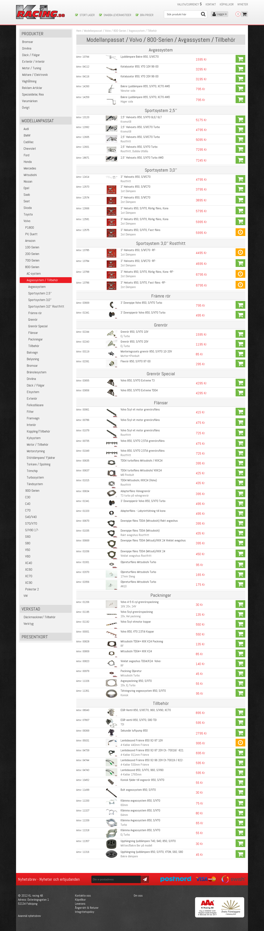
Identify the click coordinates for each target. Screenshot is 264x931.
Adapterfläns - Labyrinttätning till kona (143, 511)
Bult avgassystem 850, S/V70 (138, 790)
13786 (86, 282)
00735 (86, 441)
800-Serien (32, 267)
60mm (124, 805)
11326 (86, 681)
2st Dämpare (128, 202)
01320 (86, 511)
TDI (122, 724)
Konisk (124, 695)
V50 (27, 549)
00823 (86, 661)
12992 (86, 127)
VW (26, 595)
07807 (86, 720)
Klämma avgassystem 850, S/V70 (140, 800)
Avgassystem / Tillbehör (143, 31)
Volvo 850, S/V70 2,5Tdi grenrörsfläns (143, 441)
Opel (26, 188)
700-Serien (32, 260)
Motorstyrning (36, 451)
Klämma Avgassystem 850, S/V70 (140, 820)
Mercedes (30, 168)
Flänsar (33, 332)
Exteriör (32, 398)
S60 (28, 536)
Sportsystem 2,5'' (40, 293)
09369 (86, 730)
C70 (28, 510)
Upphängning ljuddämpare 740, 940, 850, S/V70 (148, 841)
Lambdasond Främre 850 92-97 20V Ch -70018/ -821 (152, 750)
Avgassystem (37, 286)
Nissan (28, 181)
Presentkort (35, 637)
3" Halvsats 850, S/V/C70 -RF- (138, 250)
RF (122, 646)
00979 (86, 671)
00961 (86, 409)
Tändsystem (35, 484)
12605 (86, 137)
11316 (86, 852)
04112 (86, 66)
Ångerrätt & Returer (87, 908)
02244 (86, 331)
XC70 (28, 576)
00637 (86, 470)
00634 (86, 491)
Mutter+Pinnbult (130, 356)
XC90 (28, 582)
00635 (86, 460)
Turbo (124, 825)
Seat (27, 201)
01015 (86, 480)
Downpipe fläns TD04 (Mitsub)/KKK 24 (143, 551)
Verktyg (29, 623)
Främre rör (35, 313)
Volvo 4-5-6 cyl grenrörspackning (140, 602)
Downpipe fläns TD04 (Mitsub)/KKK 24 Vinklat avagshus (153, 540)
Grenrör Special (38, 326)
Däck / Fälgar (35, 385)
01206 (86, 602)
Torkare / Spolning (38, 464)
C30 (27, 497)
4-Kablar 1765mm (131, 774)
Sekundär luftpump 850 (134, 730)
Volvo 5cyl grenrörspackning (137, 612)
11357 (86, 841)
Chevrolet (30, 148)
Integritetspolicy (84, 912)
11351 (86, 690)
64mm (124, 815)
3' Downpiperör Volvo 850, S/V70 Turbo (143, 312)
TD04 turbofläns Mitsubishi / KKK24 (142, 460)
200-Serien (32, 253)
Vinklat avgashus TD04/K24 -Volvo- (141, 661)
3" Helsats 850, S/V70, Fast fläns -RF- (143, 282)
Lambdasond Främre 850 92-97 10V (142, 740)
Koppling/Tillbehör (38, 431)
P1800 (29, 227)
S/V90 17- (32, 530)
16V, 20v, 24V (128, 606)
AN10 (124, 586)
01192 (86, 621)
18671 (86, 157)
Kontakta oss (83, 895)
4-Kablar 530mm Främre (135, 765)
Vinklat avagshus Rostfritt (136, 556)
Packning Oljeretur (131, 671)
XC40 (28, 563)
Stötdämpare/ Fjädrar (41, 457)
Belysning (33, 359)
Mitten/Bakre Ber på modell (136, 845)
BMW (27, 135)
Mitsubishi (30, 175)
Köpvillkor (227, 4)
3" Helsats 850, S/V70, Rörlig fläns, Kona (144, 208)
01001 (86, 562)
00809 (86, 651)
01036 (86, 551)
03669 (86, 302)
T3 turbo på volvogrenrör (135, 495)
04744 (86, 760)
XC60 (28, 569)
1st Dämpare (128, 191)
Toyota (28, 214)
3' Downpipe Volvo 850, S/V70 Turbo (141, 303)
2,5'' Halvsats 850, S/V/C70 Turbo (140, 127)
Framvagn (33, 418)
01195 (86, 612)
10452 (86, 780)
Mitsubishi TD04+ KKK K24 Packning (142, 641)
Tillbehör (33, 346)
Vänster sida (128, 91)
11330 (86, 800)
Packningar (35, 339)
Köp (240, 59)
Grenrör (32, 319)
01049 (86, 450)
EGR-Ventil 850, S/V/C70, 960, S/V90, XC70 (146, 710)
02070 (86, 572)
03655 (86, 380)
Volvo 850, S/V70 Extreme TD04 (139, 390)
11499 (86, 790)
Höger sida (127, 101)
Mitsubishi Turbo (130, 675)
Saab (27, 194)
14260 (86, 86)
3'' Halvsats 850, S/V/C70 (136, 177)
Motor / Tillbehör (37, 444)
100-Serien (32, 247)
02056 (86, 582)
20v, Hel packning (131, 616)
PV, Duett (31, 234)
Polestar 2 (32, 589)
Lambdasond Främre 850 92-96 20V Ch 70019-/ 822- (152, 760)
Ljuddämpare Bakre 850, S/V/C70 (140, 57)
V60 (27, 556)
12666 (86, 208)
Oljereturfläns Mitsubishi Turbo (138, 562)
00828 (86, 641)
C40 (27, 503)
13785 (86, 250)
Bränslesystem (36, 372)
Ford (26, 155)
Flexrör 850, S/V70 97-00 (136, 361)
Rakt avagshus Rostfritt (135, 535)
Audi (26, 129)
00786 (86, 420)
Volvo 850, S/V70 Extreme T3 (138, 380)
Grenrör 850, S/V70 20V (134, 341)
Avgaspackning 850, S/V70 (136, 681)
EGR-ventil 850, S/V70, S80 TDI (139, 720)
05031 (86, 740)
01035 (86, 530)
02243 (86, 341)
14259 (86, 97)
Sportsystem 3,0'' (40, 300)
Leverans (80, 904)
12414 (86, 177)
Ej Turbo (125, 336)
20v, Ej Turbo (128, 685)
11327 (86, 810)
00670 (86, 520)
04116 (86, 76)
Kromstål (126, 122)
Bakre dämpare (129, 856)
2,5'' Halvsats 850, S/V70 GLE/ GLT (141, 117)
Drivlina (31, 378)
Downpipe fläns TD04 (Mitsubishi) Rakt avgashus (149, 521)
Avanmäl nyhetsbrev (29, 916)
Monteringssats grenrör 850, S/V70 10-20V (146, 351)
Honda (28, 161)
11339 (86, 820)
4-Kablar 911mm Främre (135, 755)
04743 (86, 770)
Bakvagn (32, 352)
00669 (86, 540)
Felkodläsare (35, 405)
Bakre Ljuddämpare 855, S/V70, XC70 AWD (145, 86)
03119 (86, 351)
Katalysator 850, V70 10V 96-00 (139, 66)
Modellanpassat (93, 31)
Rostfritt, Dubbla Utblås (134, 151)
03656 (86, 390)
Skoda (28, 207)
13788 (86, 272)
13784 (86, 261)
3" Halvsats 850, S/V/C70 (135, 187)
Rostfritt (126, 141)
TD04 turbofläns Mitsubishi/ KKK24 (141, 470)
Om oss (138, 895)
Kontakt (211, 4)
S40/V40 (31, 517)
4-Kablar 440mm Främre (135, 745)
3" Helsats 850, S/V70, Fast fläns (140, 230)
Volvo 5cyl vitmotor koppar (136, 622)
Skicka (144, 879)
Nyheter (243, 4)
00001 (86, 631)
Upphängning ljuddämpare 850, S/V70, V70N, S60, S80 (152, 852)
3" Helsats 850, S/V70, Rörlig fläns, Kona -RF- (147, 272)
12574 (86, 197)
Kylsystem (34, 438)
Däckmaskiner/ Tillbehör (39, 617)
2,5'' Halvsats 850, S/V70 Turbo (139, 147)
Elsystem (33, 392)
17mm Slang (128, 576)
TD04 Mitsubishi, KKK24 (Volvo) (139, 480)
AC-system (34, 273)
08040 (86, 710)
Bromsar (32, 365)
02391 (86, 361)
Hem (78, 31)
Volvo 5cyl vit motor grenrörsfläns (140, 409)
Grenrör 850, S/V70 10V (134, 332)
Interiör (31, 424)
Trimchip (32, 470)
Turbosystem (35, 477)
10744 (86, 56)
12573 (86, 186)
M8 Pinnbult (127, 475)
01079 (86, 430)
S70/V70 (31, 523)
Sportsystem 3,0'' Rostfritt (46, 306)
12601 (86, 147)
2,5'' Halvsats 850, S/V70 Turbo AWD (142, 158)
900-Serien (32, 490)
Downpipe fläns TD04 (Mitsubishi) (140, 530)
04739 (86, 750)
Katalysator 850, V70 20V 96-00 (139, 76)
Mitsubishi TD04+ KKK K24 (136, 651)
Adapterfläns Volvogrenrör (135, 491)
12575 (86, 230)
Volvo (27, 221)
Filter (30, 411)
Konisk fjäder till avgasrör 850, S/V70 (142, 780)
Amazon (30, 240)
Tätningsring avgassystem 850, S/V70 (143, 691)
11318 (86, 830)
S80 (27, 543)
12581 (86, 219)
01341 (86, 312)
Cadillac (29, 142)
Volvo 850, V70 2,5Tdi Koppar (137, 631)
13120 (86, 117)
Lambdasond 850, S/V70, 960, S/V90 (142, 770)
